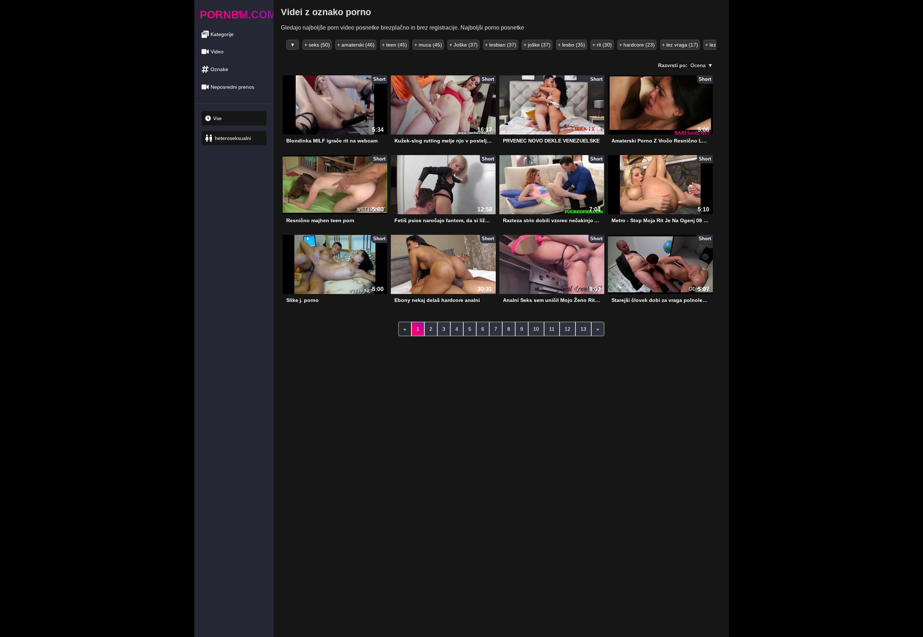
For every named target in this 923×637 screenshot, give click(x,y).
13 (583, 329)
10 (536, 329)
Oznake (219, 69)
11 (552, 329)
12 (567, 329)
